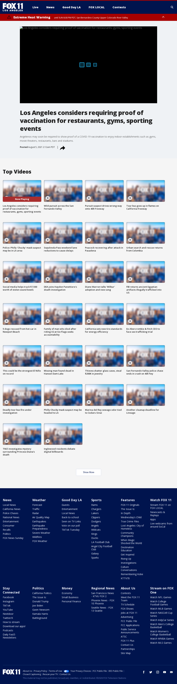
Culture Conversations (129, 568)
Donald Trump (40, 601)
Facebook (8, 597)
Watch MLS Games (161, 642)
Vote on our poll (71, 525)
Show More (88, 472)
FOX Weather (39, 541)
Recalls (7, 529)
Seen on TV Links (71, 521)
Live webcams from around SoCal (161, 525)
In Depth (126, 513)
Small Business (70, 597)
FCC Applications (130, 625)
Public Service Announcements (130, 631)
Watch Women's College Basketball (160, 633)
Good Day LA (72, 500)
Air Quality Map (40, 517)
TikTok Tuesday (71, 529)
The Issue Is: (128, 509)
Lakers (95, 513)
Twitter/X (8, 618)
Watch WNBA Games (162, 638)
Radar (35, 513)
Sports (96, 500)
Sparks (95, 557)
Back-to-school (70, 517)
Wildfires (37, 537)
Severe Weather (41, 532)
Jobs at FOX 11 (129, 612)
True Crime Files (130, 521)
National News (11, 517)
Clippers (95, 517)
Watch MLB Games (161, 608)
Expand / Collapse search (172, 7)
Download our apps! (14, 626)
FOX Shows (127, 608)
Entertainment (11, 521)
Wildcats (96, 529)
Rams (94, 504)
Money (67, 588)
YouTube (8, 609)
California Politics (42, 593)
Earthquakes (39, 521)
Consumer (8, 525)
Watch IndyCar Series (162, 620)
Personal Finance (71, 601)
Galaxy (95, 553)
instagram (157, 672)
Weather (39, 500)
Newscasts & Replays (157, 513)
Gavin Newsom (40, 609)
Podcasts (8, 630)
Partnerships (128, 649)
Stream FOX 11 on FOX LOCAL (160, 506)
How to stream (11, 622)
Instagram (8, 601)
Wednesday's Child (131, 517)
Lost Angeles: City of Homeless (132, 527)
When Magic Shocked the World (131, 541)
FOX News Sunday (13, 538)
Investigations (128, 562)
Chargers (96, 509)
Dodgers (96, 521)
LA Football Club (100, 542)
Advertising (127, 617)
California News (11, 509)
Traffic (36, 509)
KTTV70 (125, 578)
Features (128, 500)
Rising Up (126, 558)
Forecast (37, 504)
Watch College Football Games (159, 603)
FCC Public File (129, 621)
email (171, 672)
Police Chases (10, 513)
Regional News (102, 588)
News (7, 500)
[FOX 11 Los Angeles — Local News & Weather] (14, 7)
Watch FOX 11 (160, 500)
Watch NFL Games (160, 597)
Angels (95, 525)
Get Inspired (127, 554)
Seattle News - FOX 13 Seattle (102, 609)
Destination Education (127, 549)
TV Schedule (127, 604)
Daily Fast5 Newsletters (9, 636)
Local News (9, 504)
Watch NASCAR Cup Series (161, 614)
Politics (7, 533)
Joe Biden (37, 605)
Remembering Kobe (132, 574)
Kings (94, 533)
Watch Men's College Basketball (162, 625)
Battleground (39, 618)
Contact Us (127, 644)
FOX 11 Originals (130, 504)
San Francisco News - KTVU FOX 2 (102, 594)
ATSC (124, 636)
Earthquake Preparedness (40, 527)
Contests (126, 593)
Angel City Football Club (101, 548)
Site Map (126, 653)
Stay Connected (11, 590)
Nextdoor (8, 613)
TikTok (6, 605)
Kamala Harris (40, 613)
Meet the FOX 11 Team (130, 599)
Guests (65, 504)
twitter (150, 672)
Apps (153, 519)
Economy (67, 593)
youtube (164, 672)
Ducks (94, 538)
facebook (144, 672)
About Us (128, 588)
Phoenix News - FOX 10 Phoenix (102, 602)
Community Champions (127, 534)
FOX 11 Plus (127, 640)
